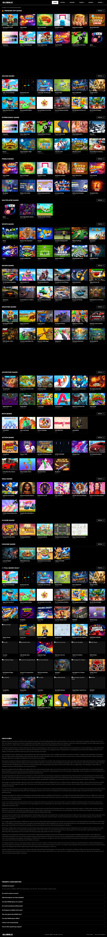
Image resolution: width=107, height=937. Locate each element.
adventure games (20, 762)
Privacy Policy (89, 934)
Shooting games (101, 761)
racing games (59, 761)
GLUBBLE (8, 2)
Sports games (5, 761)
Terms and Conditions (100, 934)
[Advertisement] (53, 62)
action (51, 762)
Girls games (15, 764)
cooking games (88, 764)
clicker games (54, 764)
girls (51, 843)
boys (56, 762)
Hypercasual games (90, 754)
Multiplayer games (6, 758)
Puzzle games (47, 756)
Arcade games (42, 754)
